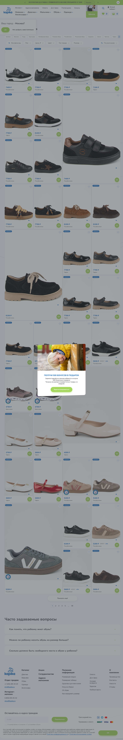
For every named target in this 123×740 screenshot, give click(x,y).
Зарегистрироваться (61, 389)
